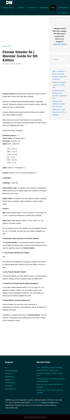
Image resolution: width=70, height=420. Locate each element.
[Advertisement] (23, 29)
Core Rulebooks (63, 13)
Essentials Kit (32, 7)
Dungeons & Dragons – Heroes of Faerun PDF (59, 85)
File (53, 7)
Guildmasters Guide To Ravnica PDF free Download (59, 112)
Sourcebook (9, 386)
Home (5, 46)
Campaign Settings (8, 7)
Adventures (20, 7)
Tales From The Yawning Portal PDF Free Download (58, 104)
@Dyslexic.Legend (59, 44)
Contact (30, 417)
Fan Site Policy (35, 402)
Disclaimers (37, 417)
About (25, 417)
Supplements (44, 7)
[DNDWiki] (10, 2)
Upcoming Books (62, 7)
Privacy (44, 417)
